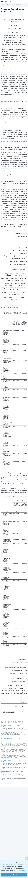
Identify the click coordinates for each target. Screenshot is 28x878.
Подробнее (22, 870)
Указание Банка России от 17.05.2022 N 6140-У (12, 761)
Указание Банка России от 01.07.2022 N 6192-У (12, 739)
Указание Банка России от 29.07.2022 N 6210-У (12, 771)
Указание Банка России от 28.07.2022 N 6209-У (12, 726)
